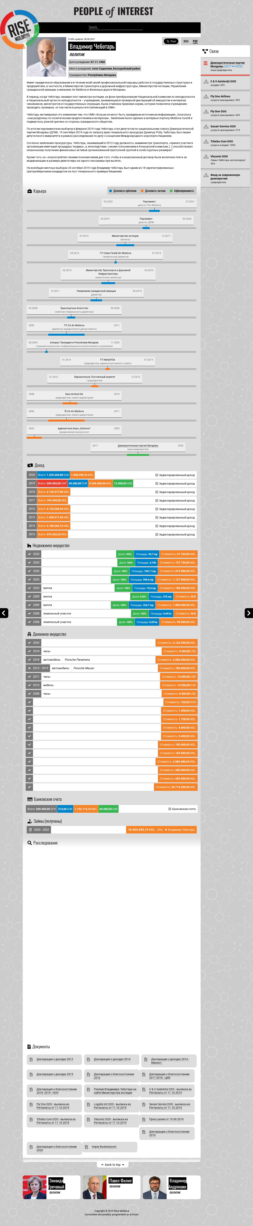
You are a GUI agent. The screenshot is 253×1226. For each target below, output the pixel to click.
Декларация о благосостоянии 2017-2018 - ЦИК (169, 1076)
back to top (112, 1165)
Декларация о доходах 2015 (55, 1074)
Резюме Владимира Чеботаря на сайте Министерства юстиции (115, 1091)
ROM (186, 41)
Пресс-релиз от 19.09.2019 (166, 1119)
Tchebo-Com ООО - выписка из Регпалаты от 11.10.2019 (56, 1121)
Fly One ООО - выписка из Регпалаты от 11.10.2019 (53, 1106)
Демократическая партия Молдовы (138, 445)
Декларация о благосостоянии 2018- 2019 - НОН (57, 1091)
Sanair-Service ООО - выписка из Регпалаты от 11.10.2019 (169, 1106)
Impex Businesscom (104, 1146)
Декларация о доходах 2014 (112, 1059)
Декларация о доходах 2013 (55, 1059)
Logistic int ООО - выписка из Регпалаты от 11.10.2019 (112, 1106)
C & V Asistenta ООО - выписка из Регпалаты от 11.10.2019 (170, 1091)
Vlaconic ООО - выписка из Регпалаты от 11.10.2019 (111, 1121)
